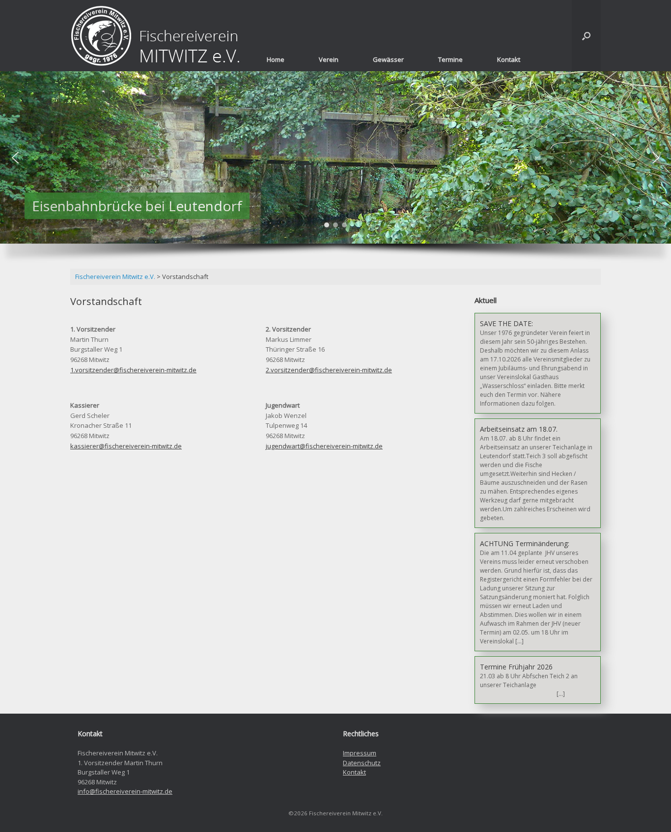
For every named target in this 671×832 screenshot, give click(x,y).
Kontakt (508, 59)
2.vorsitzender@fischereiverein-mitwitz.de (329, 369)
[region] (335, 172)
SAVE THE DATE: (506, 323)
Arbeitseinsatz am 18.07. (519, 429)
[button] (15, 158)
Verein (328, 59)
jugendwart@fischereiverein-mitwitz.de (324, 446)
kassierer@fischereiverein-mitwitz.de (126, 446)
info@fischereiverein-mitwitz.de (125, 791)
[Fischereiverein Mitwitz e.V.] (156, 35)
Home (275, 59)
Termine (450, 59)
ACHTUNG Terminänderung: (524, 543)
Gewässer (388, 59)
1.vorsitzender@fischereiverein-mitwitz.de (133, 369)
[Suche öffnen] (586, 35)
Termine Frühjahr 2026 (516, 666)
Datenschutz (362, 762)
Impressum (359, 753)
